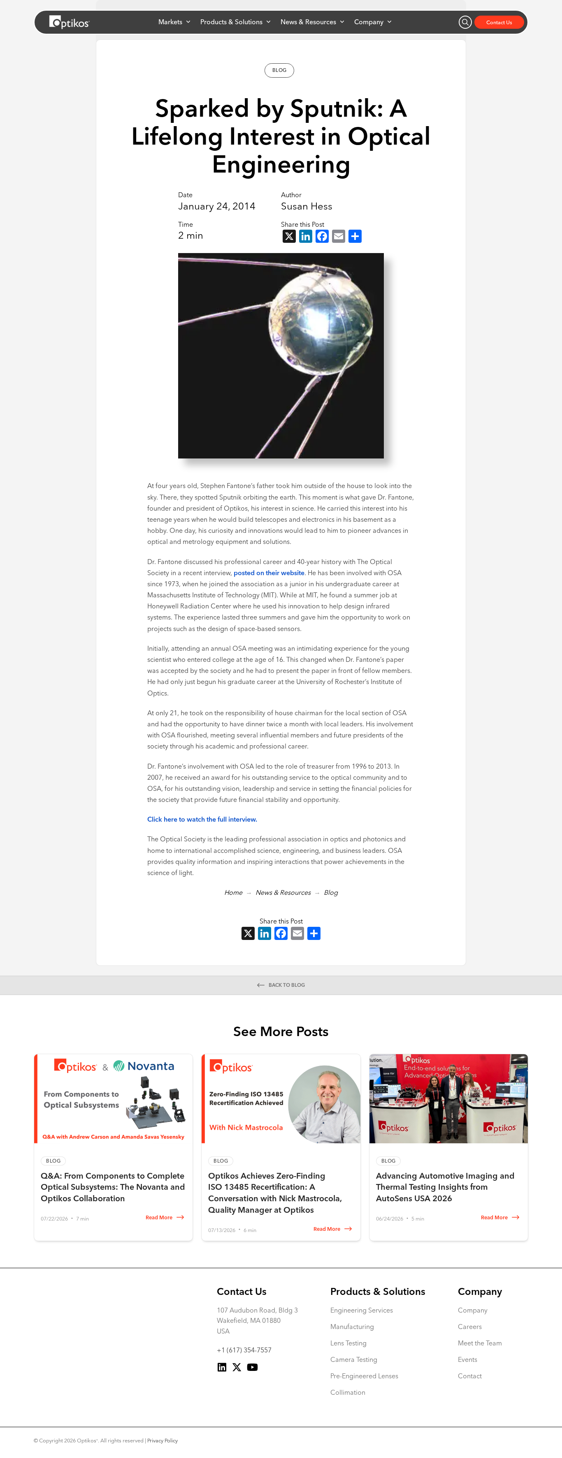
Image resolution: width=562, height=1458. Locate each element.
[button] (174, 21)
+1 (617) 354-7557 (244, 1350)
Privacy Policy (162, 1440)
